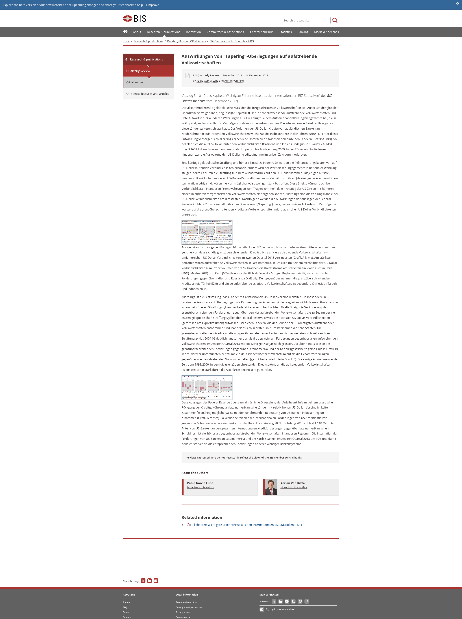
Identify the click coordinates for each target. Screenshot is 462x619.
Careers (127, 617)
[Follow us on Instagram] (306, 601)
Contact (126, 612)
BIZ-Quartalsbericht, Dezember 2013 (232, 41)
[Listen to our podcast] (300, 601)
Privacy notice (183, 612)
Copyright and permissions (189, 607)
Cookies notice (183, 617)
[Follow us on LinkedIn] (281, 601)
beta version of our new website (41, 5)
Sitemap (127, 602)
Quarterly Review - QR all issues (186, 41)
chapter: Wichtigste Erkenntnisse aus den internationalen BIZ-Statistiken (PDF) (246, 525)
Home (126, 41)
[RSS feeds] (293, 601)
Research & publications (148, 41)
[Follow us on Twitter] (274, 601)
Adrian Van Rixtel (235, 80)
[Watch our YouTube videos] (287, 601)
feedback (126, 5)
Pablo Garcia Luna (207, 80)
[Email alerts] (262, 610)
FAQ (125, 607)
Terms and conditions (186, 602)
